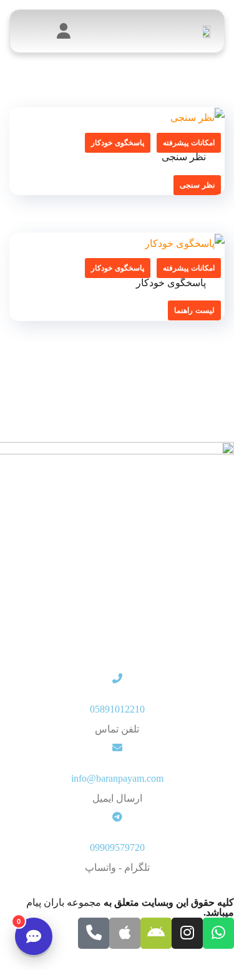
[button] (34, 31)
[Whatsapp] (218, 933)
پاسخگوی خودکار (117, 142)
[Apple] (124, 933)
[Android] (156, 933)
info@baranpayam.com (117, 778)
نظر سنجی (197, 185)
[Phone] (93, 933)
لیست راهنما (194, 310)
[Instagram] (187, 933)
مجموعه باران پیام (63, 902)
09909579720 (117, 847)
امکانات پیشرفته (189, 142)
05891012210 (117, 709)
